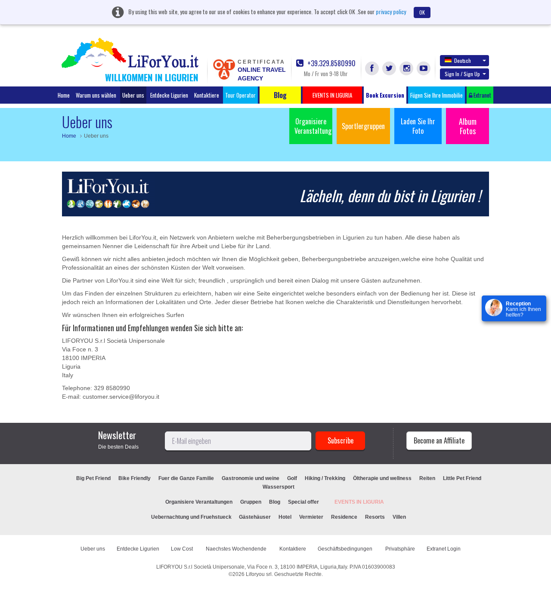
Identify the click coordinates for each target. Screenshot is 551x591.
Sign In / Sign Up (462, 73)
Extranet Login (444, 549)
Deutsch (462, 60)
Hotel (285, 517)
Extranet (481, 95)
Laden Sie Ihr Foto (418, 126)
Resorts (375, 517)
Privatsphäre (400, 549)
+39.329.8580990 (331, 63)
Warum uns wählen (96, 95)
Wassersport (278, 487)
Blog (274, 502)
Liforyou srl (259, 574)
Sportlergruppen (363, 126)
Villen (399, 517)
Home (64, 95)
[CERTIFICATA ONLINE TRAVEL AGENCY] (223, 68)
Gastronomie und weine (250, 478)
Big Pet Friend (93, 478)
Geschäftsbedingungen (346, 549)
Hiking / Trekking (325, 478)
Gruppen (250, 502)
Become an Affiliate (439, 440)
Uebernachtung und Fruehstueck (192, 517)
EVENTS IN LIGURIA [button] (332, 95)
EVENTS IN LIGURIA (359, 502)
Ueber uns (133, 95)
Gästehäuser (255, 517)
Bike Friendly (134, 478)
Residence (344, 517)
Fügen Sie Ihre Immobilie (436, 95)
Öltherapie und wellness (382, 478)
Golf (292, 478)
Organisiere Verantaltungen (198, 502)
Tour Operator (240, 95)
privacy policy (391, 11)
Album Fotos (468, 126)
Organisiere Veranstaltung (312, 126)
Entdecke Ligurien (169, 95)
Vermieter (311, 517)
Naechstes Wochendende (237, 549)
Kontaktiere (206, 95)
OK (422, 12)
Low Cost (182, 549)
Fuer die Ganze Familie (186, 478)
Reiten (427, 478)
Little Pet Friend (462, 478)
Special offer (303, 502)
